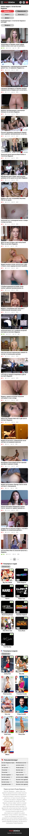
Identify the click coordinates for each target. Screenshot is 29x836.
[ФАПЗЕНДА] (9, 2)
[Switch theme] (27, 2)
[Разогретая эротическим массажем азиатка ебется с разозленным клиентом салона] (24, 2)
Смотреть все (5, 653)
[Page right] (18, 559)
